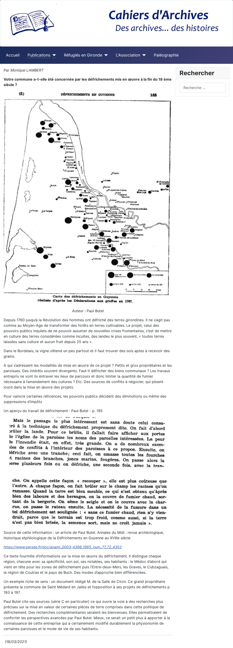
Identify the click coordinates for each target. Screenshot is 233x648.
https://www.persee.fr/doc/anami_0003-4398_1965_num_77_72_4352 (63, 547)
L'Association (128, 55)
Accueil (13, 55)
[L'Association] (143, 55)
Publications (39, 55)
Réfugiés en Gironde (83, 55)
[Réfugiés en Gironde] (105, 55)
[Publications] (53, 55)
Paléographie (166, 55)
